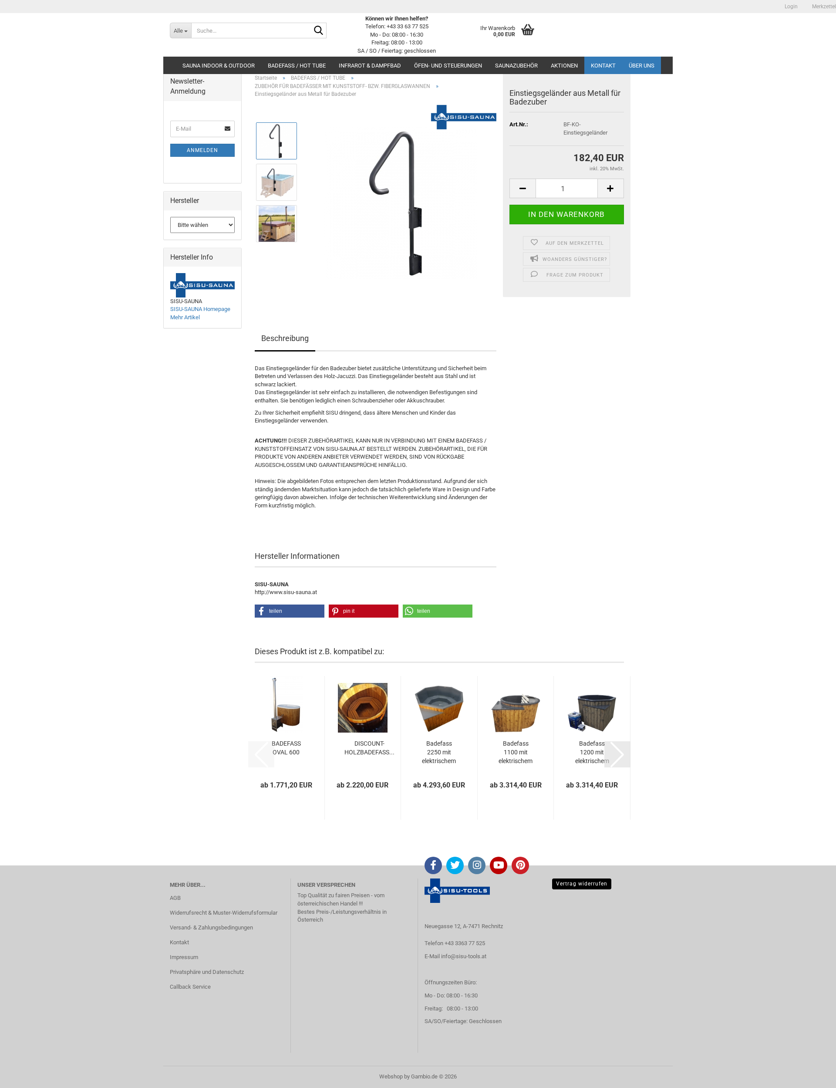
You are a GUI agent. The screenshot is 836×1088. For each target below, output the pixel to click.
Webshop (391, 1076)
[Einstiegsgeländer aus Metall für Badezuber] (400, 202)
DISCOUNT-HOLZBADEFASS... (369, 748)
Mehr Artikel (185, 317)
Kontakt (603, 65)
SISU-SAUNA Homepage (200, 309)
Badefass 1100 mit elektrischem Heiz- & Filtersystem (516, 752)
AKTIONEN (564, 65)
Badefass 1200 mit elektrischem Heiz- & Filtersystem (592, 752)
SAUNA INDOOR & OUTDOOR (218, 65)
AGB (175, 898)
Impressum (184, 957)
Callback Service (190, 986)
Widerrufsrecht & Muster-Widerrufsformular (223, 912)
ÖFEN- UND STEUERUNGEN (448, 65)
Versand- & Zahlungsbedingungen (211, 927)
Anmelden (202, 150)
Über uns (641, 65)
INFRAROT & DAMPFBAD (370, 65)
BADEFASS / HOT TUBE (297, 65)
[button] (522, 188)
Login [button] (790, 6)
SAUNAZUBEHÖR (516, 65)
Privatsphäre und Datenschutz (207, 972)
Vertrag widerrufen (581, 884)
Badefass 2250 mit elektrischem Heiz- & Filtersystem (439, 752)
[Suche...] (318, 31)
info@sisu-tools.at (463, 956)
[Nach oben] (812, 1075)
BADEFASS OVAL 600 (286, 748)
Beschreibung (285, 338)
